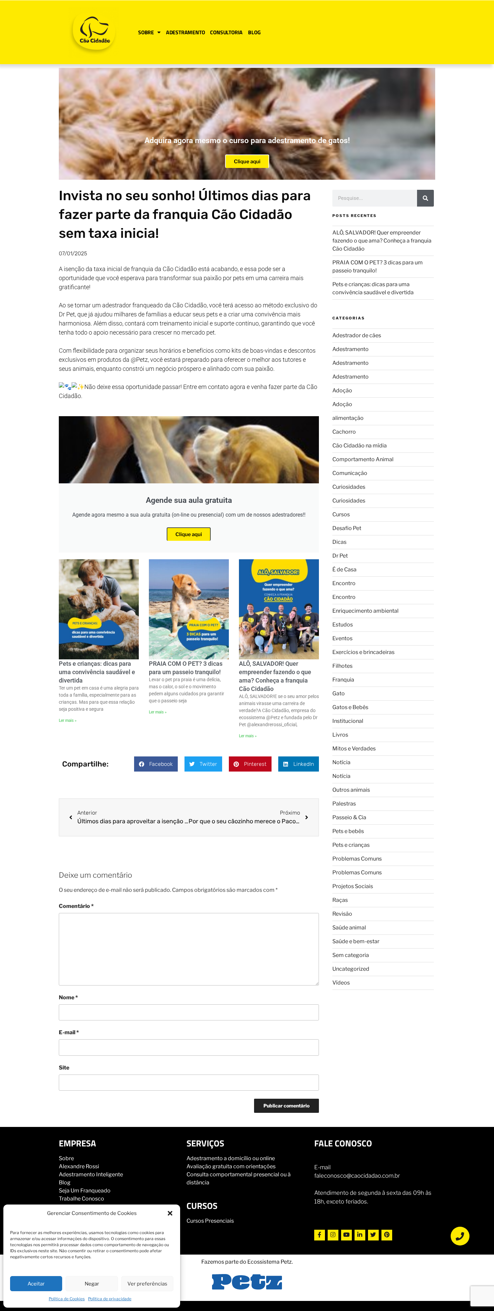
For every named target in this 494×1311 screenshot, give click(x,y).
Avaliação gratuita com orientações (231, 1166)
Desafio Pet (346, 528)
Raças (340, 900)
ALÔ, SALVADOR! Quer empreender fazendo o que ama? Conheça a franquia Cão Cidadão (381, 240)
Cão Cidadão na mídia (359, 445)
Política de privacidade (109, 1298)
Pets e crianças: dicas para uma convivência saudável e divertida (97, 672)
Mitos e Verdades (354, 748)
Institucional (347, 721)
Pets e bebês (348, 831)
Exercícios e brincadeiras (363, 652)
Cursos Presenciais (210, 1221)
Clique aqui (247, 162)
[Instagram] (333, 1235)
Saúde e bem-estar (355, 941)
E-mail (69, 1032)
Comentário (76, 906)
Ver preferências (147, 1284)
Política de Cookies (67, 1298)
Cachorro (344, 432)
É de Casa (344, 569)
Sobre (66, 1158)
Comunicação (349, 473)
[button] (170, 1213)
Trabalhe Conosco (81, 1198)
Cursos (341, 514)
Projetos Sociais (352, 886)
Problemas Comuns (357, 859)
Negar (92, 1284)
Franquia (343, 679)
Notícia (341, 762)
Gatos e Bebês (350, 707)
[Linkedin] (360, 1235)
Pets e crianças (351, 845)
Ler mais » (68, 720)
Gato (338, 693)
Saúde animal (349, 927)
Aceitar (36, 1284)
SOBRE (146, 32)
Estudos (342, 624)
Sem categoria (350, 955)
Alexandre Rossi (79, 1166)
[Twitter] (373, 1235)
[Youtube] (346, 1235)
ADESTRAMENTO (185, 32)
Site (64, 1067)
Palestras (344, 803)
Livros (340, 735)
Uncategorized (350, 969)
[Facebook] (319, 1235)
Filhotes (342, 666)
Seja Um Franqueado (85, 1190)
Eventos (342, 638)
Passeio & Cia (349, 817)
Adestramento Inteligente (91, 1174)
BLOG (254, 32)
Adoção (342, 390)
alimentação (348, 418)
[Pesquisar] (425, 198)
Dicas (339, 542)
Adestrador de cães (356, 335)
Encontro (344, 583)
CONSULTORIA (226, 32)
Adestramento (350, 349)
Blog (65, 1182)
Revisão (342, 914)
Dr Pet (340, 556)
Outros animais (351, 790)
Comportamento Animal (363, 459)
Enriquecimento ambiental (365, 611)
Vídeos (341, 982)
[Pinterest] (386, 1235)
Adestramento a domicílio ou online (231, 1158)
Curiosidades (348, 487)
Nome (68, 997)
